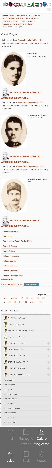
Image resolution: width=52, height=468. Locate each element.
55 (38, 298)
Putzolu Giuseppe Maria (13, 276)
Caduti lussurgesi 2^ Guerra (12, 284)
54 (32, 298)
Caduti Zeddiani (10, 422)
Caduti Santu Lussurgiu (18, 43)
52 (22, 298)
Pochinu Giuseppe (11, 231)
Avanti (32, 302)
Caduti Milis (8, 389)
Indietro (14, 298)
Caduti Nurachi (9, 403)
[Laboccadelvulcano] (26, 4)
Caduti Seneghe (10, 413)
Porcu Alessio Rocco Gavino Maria (17, 241)
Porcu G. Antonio (10, 246)
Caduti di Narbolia (10, 399)
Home (11, 16)
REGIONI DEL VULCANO (27, 18)
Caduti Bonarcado (10, 394)
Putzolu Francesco (11, 256)
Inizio (5, 298)
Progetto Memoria (27, 21)
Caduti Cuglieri (8, 18)
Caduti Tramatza (10, 417)
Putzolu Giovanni (10, 261)
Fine (41, 302)
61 (26, 302)
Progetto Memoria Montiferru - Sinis (17, 24)
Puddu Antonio (9, 251)
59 (15, 302)
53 (27, 298)
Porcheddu (7, 236)
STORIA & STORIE (10, 21)
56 (43, 298)
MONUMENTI (9, 380)
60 (20, 302)
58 (9, 302)
